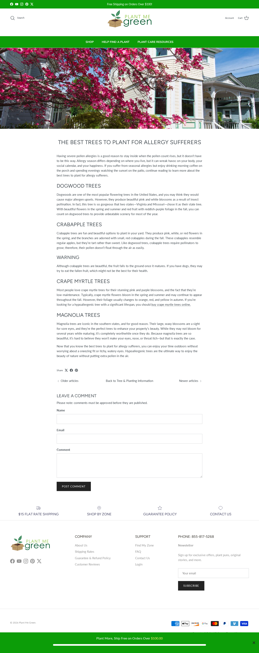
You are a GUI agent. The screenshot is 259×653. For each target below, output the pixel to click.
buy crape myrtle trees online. (171, 304)
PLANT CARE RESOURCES (155, 42)
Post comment (74, 486)
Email (60, 430)
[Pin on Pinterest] (76, 370)
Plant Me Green (27, 622)
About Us (81, 545)
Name (61, 410)
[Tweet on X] (66, 370)
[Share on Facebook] (71, 370)
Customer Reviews (87, 564)
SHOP (90, 42)
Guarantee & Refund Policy (93, 558)
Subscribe (191, 585)
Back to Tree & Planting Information (129, 381)
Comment (63, 449)
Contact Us (142, 558)
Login (138, 564)
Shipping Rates (84, 551)
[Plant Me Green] (129, 20)
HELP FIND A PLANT (116, 42)
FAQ (138, 551)
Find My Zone (144, 545)
